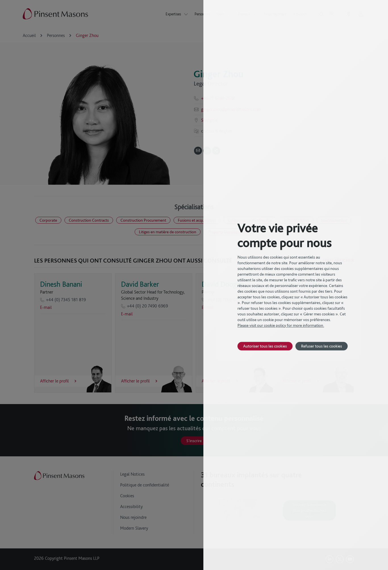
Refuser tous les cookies (321, 346)
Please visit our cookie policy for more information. (280, 325)
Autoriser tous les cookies (265, 346)
